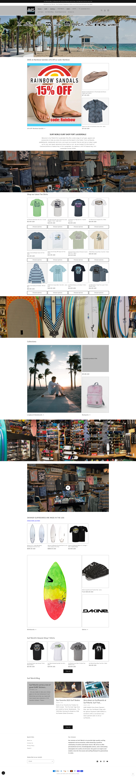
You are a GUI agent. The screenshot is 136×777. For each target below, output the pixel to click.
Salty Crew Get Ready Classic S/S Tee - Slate (36, 253)
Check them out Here (33, 520)
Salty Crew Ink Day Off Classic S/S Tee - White (57, 252)
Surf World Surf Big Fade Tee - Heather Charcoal (77, 220)
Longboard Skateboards (34, 415)
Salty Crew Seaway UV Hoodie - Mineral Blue (36, 286)
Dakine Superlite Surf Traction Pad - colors (92, 589)
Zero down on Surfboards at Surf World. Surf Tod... (95, 701)
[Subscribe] (52, 761)
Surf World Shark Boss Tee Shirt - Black (98, 663)
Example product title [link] (90, 358)
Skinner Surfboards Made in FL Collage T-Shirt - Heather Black (77, 546)
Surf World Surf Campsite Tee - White (97, 219)
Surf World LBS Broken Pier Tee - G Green (36, 219)
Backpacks (85, 415)
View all (68, 671)
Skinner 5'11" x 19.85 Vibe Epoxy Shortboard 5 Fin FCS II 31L (34, 546)
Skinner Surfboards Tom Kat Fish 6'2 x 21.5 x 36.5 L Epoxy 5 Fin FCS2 (57, 546)
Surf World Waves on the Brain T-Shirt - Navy (77, 285)
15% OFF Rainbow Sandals (35, 128)
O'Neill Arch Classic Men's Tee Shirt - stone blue (57, 285)
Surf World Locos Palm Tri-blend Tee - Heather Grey (77, 664)
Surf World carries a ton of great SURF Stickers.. (40, 686)
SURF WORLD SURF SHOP (65, 773)
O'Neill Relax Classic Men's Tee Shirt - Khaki (99, 251)
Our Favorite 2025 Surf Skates (68, 700)
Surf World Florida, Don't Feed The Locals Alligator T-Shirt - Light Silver (57, 220)
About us (29, 740)
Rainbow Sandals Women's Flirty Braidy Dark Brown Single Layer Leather (94, 92)
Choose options (37, 226)
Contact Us (30, 743)
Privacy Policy (30, 745)
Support (29, 748)
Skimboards (31, 629)
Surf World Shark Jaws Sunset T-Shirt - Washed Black (36, 664)
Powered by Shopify (75, 773)
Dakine (84, 629)
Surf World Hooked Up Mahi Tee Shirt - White (57, 664)
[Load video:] (68, 488)
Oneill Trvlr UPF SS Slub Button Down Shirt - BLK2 (93, 126)
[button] (40, 8)
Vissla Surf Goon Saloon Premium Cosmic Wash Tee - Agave (78, 252)
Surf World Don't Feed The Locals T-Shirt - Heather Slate (99, 285)
